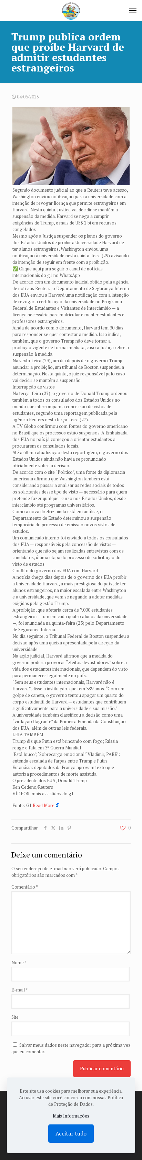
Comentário (24, 887)
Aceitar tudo (71, 1133)
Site (15, 1017)
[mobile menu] (133, 10)
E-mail (19, 990)
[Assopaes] (71, 10)
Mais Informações (71, 1116)
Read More (43, 805)
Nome (19, 962)
